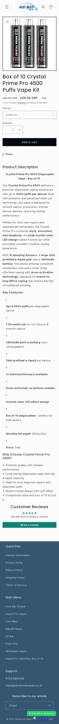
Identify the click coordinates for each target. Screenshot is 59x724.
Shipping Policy (15, 577)
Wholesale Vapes (16, 651)
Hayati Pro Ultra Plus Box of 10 (24, 658)
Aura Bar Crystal (15, 606)
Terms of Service (16, 585)
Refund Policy (14, 570)
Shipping (21, 103)
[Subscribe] (49, 706)
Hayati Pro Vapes (16, 613)
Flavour (7, 108)
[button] (7, 7)
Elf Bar (10, 636)
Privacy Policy (14, 562)
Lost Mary (12, 621)
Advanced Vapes (23, 719)
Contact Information (18, 555)
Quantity (7, 123)
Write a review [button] (29, 524)
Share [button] (9, 154)
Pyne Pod (11, 643)
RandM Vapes (14, 628)
